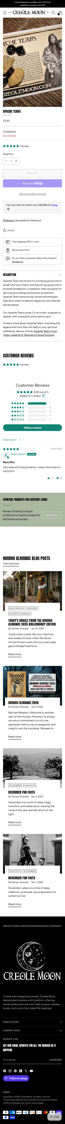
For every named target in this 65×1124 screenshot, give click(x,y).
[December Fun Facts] (32, 768)
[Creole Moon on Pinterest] (16, 1071)
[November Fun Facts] (32, 854)
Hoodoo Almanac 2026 (23, 702)
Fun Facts (29, 785)
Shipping (8, 220)
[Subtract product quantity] (6, 161)
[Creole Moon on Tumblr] (21, 1071)
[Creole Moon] (29, 13)
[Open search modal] (53, 12)
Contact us (17, 261)
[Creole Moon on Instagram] (10, 1071)
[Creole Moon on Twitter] (26, 1071)
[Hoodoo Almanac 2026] (32, 686)
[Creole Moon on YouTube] (32, 1071)
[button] (11, 146)
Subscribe (56, 1059)
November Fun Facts (21, 877)
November (30, 871)
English (6, 1092)
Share (11, 230)
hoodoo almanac (19, 613)
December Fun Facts (21, 792)
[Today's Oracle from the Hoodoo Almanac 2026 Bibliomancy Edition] (32, 591)
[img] (11, 449)
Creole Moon (26, 1096)
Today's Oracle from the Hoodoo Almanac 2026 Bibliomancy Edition (32, 622)
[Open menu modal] (4, 12)
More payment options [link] (32, 194)
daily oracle (16, 608)
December (15, 785)
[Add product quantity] (16, 161)
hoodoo (32, 608)
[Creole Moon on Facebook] (5, 1071)
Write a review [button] (33, 427)
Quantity (8, 154)
